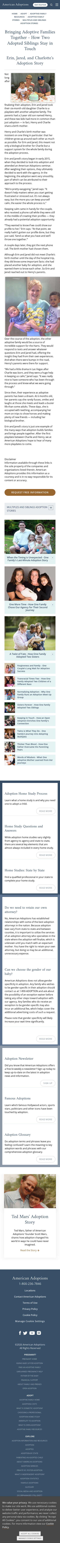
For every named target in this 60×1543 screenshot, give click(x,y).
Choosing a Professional (29, 1412)
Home (14, 13)
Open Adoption (30, 1388)
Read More (45, 811)
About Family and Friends (30, 1384)
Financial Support (29, 1380)
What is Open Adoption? (29, 1425)
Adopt (24, 13)
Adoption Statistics (29, 1478)
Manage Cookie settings (30, 1538)
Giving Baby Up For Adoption (29, 1363)
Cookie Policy (30, 1315)
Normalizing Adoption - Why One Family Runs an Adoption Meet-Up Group (34, 694)
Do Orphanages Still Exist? (29, 1495)
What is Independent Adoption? (29, 1474)
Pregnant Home (29, 1359)
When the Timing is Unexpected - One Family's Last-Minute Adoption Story (27, 559)
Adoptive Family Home (29, 1400)
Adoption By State (29, 1453)
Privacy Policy (30, 1309)
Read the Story (28, 1250)
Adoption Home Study (29, 1417)
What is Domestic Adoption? (29, 1408)
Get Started (40, 4)
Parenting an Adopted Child (29, 1457)
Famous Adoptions (29, 1483)
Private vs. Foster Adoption (29, 1470)
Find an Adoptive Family (30, 1367)
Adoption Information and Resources (29, 1440)
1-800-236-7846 (30, 1284)
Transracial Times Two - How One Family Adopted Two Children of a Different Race (34, 681)
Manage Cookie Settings (30, 1321)
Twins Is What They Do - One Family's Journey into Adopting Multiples (32, 734)
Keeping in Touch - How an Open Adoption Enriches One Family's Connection (33, 721)
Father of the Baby (29, 1376)
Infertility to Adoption (29, 1421)
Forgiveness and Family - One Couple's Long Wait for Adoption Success (33, 668)
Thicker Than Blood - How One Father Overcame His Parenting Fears (32, 747)
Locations (30, 1290)
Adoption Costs (29, 1404)
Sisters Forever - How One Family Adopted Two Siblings (33, 706)
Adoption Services (29, 1466)
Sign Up (47, 1083)
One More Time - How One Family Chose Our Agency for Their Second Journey (27, 607)
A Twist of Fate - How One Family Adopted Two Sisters (28, 655)
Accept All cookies (30, 1533)
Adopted (29, 1449)
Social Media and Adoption (29, 1491)
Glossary (29, 1487)
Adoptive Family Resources (29, 1429)
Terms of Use (30, 1302)
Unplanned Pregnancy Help (30, 1371)
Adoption (29, 1445)
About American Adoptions (29, 1462)
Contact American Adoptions (30, 1296)
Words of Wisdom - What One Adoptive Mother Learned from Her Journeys (35, 760)
